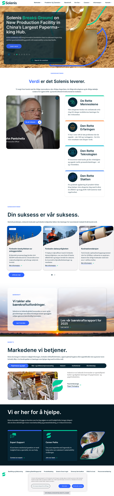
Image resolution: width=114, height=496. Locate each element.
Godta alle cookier (78, 486)
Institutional (76, 366)
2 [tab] (16, 54)
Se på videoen (30, 122)
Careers (86, 2)
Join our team (50, 457)
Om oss (77, 2)
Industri (62, 366)
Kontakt (108, 2)
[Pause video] (57, 98)
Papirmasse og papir (18, 366)
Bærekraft (67, 2)
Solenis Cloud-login (62, 471)
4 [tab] (21, 54)
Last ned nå (65, 327)
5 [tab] (24, 54)
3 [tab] (19, 54)
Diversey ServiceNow (77, 471)
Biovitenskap (91, 366)
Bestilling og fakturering (15, 471)
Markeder (37, 2)
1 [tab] (14, 54)
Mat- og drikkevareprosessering (43, 366)
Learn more (14, 46)
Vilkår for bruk (90, 471)
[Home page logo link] (9, 3)
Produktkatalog (48, 471)
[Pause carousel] (9, 54)
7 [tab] (29, 54)
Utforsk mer (16, 275)
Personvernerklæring (104, 471)
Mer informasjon (14, 265)
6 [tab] (26, 54)
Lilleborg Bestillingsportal (33, 471)
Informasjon (97, 2)
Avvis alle (64, 486)
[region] (58, 482)
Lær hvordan (20, 323)
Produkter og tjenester (52, 2)
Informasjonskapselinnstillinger (57, 493)
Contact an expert (16, 457)
